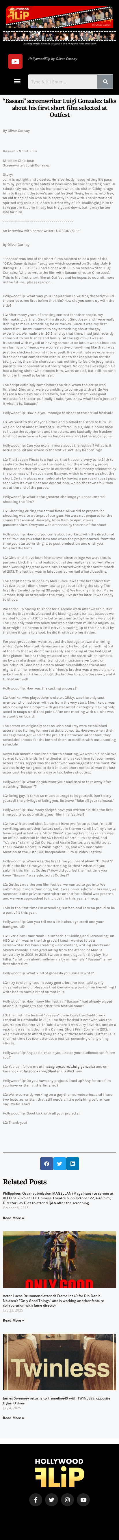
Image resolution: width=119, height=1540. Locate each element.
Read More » (13, 1217)
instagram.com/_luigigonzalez (69, 1067)
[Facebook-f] (35, 1499)
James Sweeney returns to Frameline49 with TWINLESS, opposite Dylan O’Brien (56, 1401)
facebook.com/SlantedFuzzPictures (53, 1071)
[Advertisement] (39, 1515)
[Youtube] (15, 61)
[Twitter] (51, 1499)
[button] (17, 81)
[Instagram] (67, 1499)
